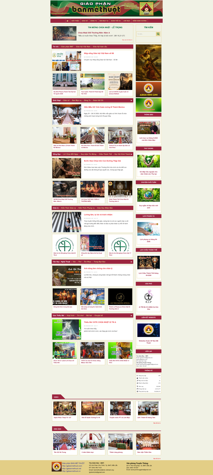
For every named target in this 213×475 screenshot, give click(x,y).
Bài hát (89, 315)
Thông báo (148, 114)
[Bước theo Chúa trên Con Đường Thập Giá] (66, 168)
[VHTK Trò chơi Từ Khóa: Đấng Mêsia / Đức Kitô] (92, 350)
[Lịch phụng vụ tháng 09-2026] (148, 228)
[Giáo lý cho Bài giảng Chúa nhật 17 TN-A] (120, 243)
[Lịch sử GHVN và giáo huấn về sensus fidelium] (120, 81)
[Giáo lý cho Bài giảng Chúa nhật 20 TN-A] (65, 243)
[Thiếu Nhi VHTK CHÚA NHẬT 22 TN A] (66, 329)
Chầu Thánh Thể (105, 154)
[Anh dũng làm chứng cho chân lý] (66, 276)
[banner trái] (148, 62)
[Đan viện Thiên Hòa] (148, 441)
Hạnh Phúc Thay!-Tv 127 (62, 417)
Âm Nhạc (87, 261)
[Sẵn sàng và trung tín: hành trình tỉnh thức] (92, 296)
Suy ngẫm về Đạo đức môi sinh (148, 206)
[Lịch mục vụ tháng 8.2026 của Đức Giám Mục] (148, 127)
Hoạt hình (70, 315)
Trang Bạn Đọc (99, 261)
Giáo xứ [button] (85, 21)
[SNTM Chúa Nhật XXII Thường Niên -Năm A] (65, 189)
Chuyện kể (98, 315)
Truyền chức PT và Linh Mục (120, 417)
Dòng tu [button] (93, 21)
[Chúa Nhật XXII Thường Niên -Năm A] (64, 33)
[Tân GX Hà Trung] (65, 441)
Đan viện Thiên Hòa (144, 452)
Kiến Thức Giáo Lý (68, 208)
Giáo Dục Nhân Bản (105, 208)
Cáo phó (148, 284)
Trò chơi (80, 315)
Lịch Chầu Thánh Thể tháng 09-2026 (148, 274)
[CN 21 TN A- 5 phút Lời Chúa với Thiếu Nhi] (65, 350)
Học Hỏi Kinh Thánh (122, 154)
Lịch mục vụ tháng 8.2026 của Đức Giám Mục (148, 139)
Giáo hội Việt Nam (83, 46)
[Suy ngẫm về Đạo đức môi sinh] (148, 195)
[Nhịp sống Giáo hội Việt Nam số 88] (66, 61)
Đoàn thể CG (98, 100)
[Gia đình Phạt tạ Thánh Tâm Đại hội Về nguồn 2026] (65, 81)
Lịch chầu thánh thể (148, 250)
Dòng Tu (87, 100)
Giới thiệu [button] (75, 21)
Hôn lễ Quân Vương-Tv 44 (91, 417)
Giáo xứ (66, 100)
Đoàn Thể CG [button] (116, 21)
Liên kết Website (149, 317)
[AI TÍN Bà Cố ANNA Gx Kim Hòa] (148, 296)
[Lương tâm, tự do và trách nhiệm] (66, 222)
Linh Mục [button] (126, 21)
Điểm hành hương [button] (140, 21)
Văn (74, 261)
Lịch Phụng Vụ (149, 216)
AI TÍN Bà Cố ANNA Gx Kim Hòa (148, 308)
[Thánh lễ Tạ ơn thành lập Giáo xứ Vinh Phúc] (120, 135)
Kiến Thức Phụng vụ (86, 208)
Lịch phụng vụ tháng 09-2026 (148, 240)
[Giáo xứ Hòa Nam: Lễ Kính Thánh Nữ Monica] (65, 135)
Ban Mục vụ (76, 100)
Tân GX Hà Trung (60, 452)
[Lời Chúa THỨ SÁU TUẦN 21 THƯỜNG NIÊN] (92, 189)
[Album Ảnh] (148, 89)
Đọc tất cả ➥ (157, 423)
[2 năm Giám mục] (92, 441)
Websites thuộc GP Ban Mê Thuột (148, 342)
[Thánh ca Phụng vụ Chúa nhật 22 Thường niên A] (120, 296)
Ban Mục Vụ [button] (104, 21)
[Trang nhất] (67, 21)
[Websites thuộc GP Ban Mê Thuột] (148, 330)
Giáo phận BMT (67, 46)
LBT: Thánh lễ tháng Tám (146, 417)
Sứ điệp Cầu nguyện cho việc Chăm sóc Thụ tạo (148, 173)
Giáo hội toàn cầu (100, 46)
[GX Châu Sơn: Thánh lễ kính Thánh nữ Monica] (92, 135)
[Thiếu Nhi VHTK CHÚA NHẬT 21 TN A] (120, 350)
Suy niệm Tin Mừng (88, 154)
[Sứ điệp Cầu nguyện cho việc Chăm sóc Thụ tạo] (148, 161)
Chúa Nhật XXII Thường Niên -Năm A (94, 32)
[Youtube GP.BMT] (148, 105)
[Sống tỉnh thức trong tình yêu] (65, 296)
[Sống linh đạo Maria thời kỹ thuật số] (92, 243)
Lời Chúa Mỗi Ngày (70, 154)
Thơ (79, 261)
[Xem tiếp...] (131, 100)
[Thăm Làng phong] (120, 441)
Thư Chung (148, 148)
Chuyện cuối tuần (148, 182)
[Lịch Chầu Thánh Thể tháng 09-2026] (148, 262)
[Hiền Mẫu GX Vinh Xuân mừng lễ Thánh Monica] (66, 114)
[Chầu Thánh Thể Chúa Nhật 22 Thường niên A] (120, 189)
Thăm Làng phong (116, 452)
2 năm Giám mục (88, 452)
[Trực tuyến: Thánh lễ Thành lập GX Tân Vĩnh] (92, 81)
